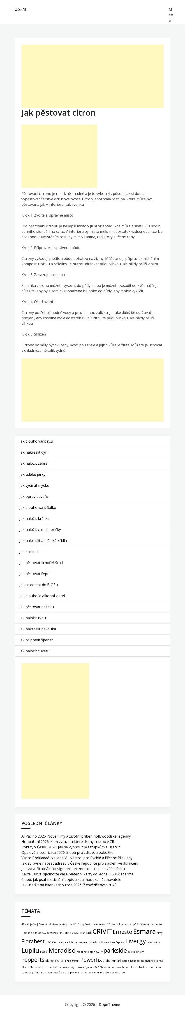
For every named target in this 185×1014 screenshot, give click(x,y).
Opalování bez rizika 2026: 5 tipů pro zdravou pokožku (67, 852)
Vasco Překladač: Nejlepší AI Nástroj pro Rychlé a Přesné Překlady (76, 857)
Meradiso (62, 950)
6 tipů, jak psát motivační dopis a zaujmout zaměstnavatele (71, 879)
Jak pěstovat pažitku (36, 606)
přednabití (147, 960)
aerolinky (52, 932)
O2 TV (99, 951)
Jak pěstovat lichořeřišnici (41, 562)
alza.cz (74, 932)
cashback (85, 932)
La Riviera (103, 942)
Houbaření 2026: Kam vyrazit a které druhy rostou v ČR (67, 841)
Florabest (33, 941)
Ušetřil (20, 9)
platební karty (54, 960)
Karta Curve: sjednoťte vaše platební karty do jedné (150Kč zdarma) (77, 874)
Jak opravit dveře (33, 496)
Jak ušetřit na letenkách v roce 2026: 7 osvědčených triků (69, 884)
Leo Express (117, 942)
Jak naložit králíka (34, 518)
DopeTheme (109, 1004)
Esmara (144, 931)
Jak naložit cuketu (34, 651)
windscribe (118, 972)
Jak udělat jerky (32, 474)
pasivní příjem (136, 951)
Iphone (73, 942)
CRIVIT (102, 931)
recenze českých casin (71, 967)
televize (133, 967)
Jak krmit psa (30, 551)
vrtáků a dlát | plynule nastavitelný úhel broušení (82, 972)
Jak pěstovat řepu (34, 573)
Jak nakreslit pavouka (37, 628)
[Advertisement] (92, 76)
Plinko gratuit (71, 960)
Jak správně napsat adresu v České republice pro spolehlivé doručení (79, 863)
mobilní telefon (85, 951)
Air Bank (64, 932)
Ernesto (122, 931)
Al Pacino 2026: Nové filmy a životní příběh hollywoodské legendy (76, 836)
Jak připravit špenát (36, 639)
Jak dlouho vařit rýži (36, 441)
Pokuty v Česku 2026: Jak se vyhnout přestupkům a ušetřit (70, 847)
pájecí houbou (131, 960)
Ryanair (89, 967)
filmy (159, 932)
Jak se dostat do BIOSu (38, 584)
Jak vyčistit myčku (34, 485)
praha (107, 961)
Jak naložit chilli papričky (40, 529)
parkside (115, 950)
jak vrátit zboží (88, 942)
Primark (116, 960)
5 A (44, 932)
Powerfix (91, 959)
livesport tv (153, 942)
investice (62, 942)
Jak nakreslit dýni (33, 452)
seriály (99, 967)
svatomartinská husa (116, 967)
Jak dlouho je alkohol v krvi (42, 595)
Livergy (135, 941)
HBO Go (51, 942)
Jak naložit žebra (33, 463)
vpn (50, 972)
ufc (45, 972)
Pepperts (32, 959)
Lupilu (30, 950)
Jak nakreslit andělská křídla (43, 540)
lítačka (44, 951)
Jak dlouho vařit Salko (37, 507)
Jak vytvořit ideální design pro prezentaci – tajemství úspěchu (73, 868)
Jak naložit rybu (32, 617)
